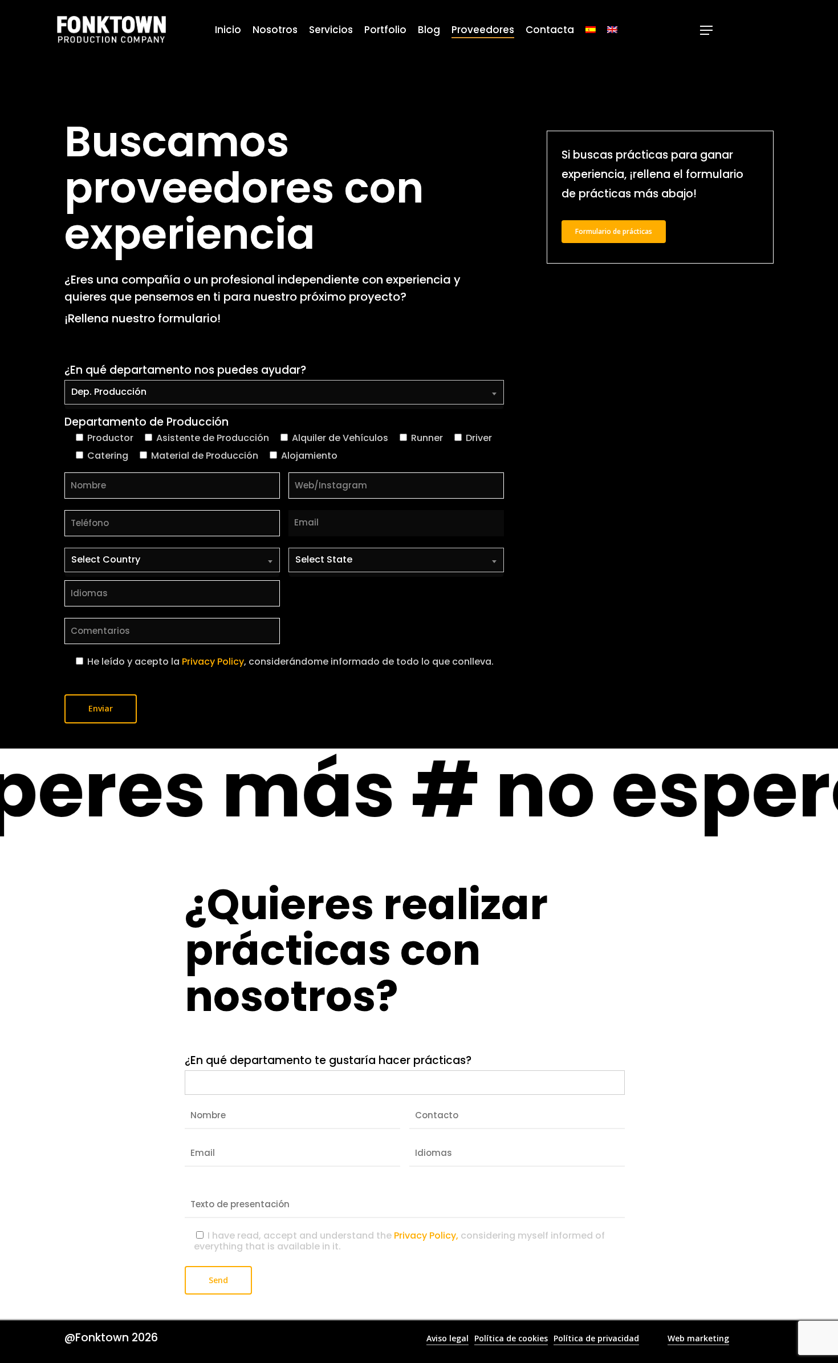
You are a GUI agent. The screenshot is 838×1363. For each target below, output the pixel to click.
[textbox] (191, 1080)
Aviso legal (447, 1338)
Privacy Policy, (426, 1235)
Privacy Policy (213, 661)
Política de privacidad (596, 1338)
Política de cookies (511, 1338)
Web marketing (698, 1338)
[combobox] (284, 395)
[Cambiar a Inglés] (612, 30)
